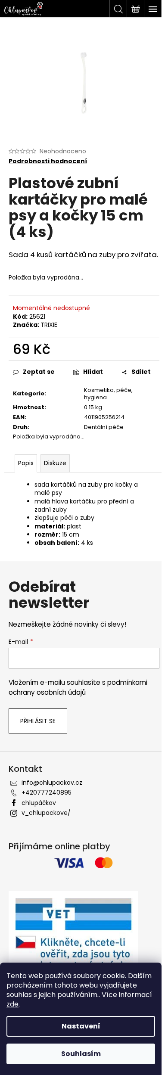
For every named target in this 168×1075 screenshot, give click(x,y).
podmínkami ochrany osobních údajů (78, 687)
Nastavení (81, 1026)
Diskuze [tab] (55, 463)
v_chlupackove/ (46, 812)
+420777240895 (47, 792)
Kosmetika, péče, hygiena (108, 393)
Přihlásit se (38, 721)
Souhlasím (81, 1054)
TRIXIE (48, 324)
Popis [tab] (26, 463)
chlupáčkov (39, 802)
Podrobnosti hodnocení (48, 161)
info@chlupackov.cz (52, 782)
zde (12, 1004)
